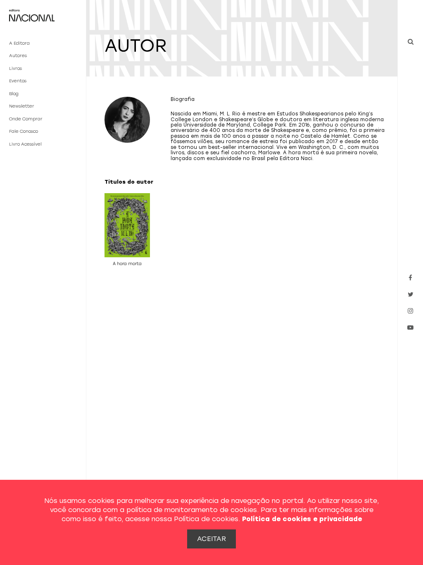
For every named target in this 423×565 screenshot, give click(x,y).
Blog (14, 93)
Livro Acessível (25, 144)
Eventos (17, 81)
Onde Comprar (26, 119)
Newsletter (21, 106)
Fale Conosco (23, 131)
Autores (18, 55)
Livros (15, 68)
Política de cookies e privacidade (302, 519)
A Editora (19, 43)
